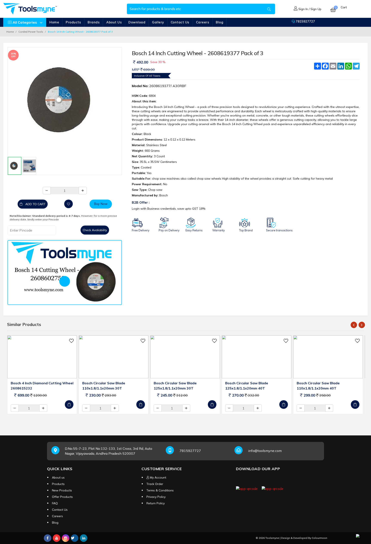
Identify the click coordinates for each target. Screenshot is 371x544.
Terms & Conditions (160, 490)
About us (58, 477)
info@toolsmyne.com (265, 451)
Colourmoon (319, 537)
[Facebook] (47, 538)
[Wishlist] (68, 204)
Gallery (158, 22)
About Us (114, 22)
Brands (94, 22)
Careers (202, 22)
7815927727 (305, 21)
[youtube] (56, 538)
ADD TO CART (35, 204)
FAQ (55, 503)
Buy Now (101, 204)
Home (54, 22)
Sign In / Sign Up (309, 9)
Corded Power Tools (30, 31)
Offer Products (62, 497)
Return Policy (155, 503)
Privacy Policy (156, 497)
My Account (157, 477)
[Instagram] (65, 538)
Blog (219, 22)
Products (73, 22)
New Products (62, 490)
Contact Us (180, 22)
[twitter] (74, 538)
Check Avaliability (95, 230)
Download (136, 22)
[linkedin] (83, 538)
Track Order (154, 484)
